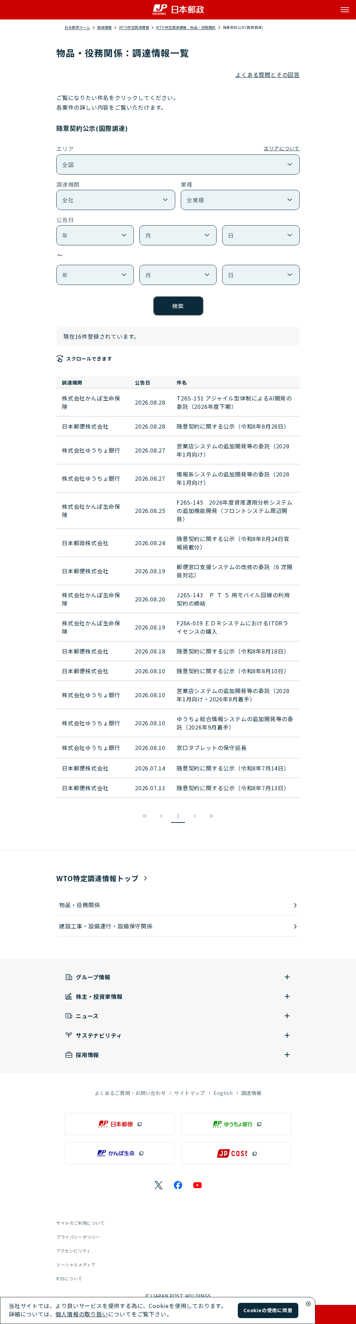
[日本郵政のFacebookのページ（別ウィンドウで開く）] (178, 1185)
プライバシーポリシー (78, 1237)
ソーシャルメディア (75, 1264)
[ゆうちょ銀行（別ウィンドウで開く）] (236, 1124)
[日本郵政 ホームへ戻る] (178, 9)
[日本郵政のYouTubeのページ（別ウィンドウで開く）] (197, 1185)
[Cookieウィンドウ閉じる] (308, 1304)
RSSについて (69, 1278)
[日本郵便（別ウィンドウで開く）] (120, 1124)
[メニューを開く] (344, 9)
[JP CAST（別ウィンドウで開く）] (236, 1153)
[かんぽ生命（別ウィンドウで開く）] (120, 1153)
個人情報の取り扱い (81, 1314)
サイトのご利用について (80, 1223)
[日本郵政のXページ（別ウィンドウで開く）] (158, 1185)
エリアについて (282, 148)
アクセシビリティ (73, 1251)
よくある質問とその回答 (267, 74)
